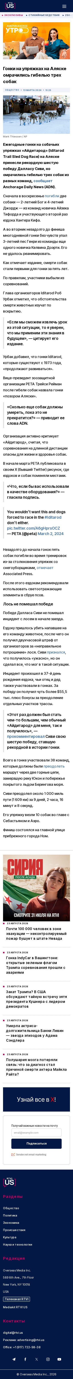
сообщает (43, 181)
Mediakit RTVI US (15, 1307)
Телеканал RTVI (16, 1299)
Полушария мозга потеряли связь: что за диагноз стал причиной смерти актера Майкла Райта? (36, 1067)
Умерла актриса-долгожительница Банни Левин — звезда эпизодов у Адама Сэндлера (35, 1033)
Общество (12, 90)
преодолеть (54, 766)
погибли (52, 196)
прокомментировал (26, 736)
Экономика (11, 1222)
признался (56, 652)
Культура (9, 1237)
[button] (64, 6)
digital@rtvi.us (13, 1332)
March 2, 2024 (51, 533)
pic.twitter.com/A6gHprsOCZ (33, 528)
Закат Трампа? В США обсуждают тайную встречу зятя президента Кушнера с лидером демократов (36, 999)
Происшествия (14, 1230)
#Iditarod (53, 517)
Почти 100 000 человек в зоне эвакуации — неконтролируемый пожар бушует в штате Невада (36, 934)
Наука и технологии (17, 1244)
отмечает (45, 568)
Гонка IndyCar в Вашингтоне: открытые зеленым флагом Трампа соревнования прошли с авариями (35, 965)
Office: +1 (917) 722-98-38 (22, 1347)
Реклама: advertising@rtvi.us (23, 1340)
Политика (10, 1215)
